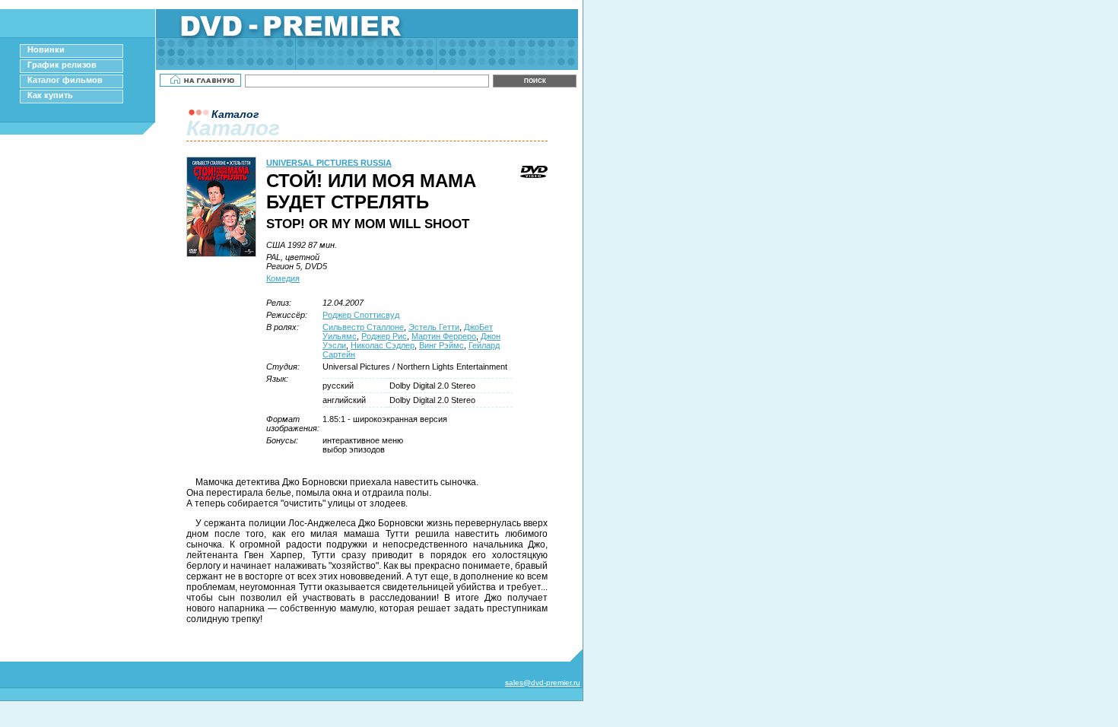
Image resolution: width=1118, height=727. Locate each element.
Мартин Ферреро (443, 336)
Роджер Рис (384, 336)
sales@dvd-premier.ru (542, 682)
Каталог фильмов (65, 79)
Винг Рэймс (441, 345)
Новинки (46, 49)
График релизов (62, 64)
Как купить (50, 95)
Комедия (283, 278)
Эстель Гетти (433, 327)
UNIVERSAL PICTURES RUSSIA (329, 162)
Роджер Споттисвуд (360, 314)
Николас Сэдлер (382, 345)
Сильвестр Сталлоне (363, 327)
